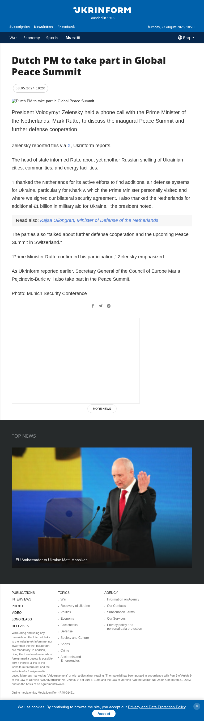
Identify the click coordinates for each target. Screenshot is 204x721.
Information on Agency (123, 599)
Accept (103, 713)
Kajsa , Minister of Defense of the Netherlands (99, 220)
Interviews (21, 599)
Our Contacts (116, 606)
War (13, 37)
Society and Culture (75, 638)
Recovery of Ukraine (75, 606)
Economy (31, 37)
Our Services (116, 618)
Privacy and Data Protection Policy (156, 707)
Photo (17, 606)
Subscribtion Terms (121, 612)
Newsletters (43, 26)
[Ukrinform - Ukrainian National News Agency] (102, 10)
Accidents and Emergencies (71, 658)
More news (102, 408)
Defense (67, 631)
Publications (23, 593)
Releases (20, 626)
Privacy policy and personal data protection (124, 627)
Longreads (22, 619)
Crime (65, 650)
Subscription (20, 26)
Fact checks (69, 625)
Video (17, 613)
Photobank (66, 26)
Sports (52, 37)
